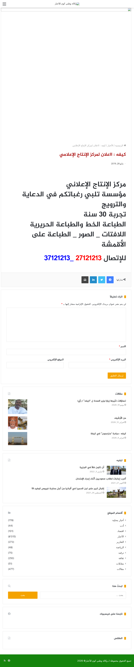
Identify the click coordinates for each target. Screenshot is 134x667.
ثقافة (121, 558)
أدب (122, 525)
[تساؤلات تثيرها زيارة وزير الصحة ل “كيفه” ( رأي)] (17, 406)
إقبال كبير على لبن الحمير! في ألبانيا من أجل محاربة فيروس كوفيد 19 (68, 489)
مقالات (120, 569)
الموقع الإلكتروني (55, 359)
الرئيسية (119, 145)
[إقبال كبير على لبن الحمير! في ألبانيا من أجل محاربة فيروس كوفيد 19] (116, 492)
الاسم (122, 346)
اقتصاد (120, 531)
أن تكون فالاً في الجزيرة (92, 467)
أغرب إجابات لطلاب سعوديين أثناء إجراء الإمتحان (101, 479)
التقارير (120, 541)
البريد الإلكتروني (117, 359)
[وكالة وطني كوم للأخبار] (67, 3)
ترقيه (121, 552)
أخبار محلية (118, 520)
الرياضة (120, 547)
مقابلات (120, 563)
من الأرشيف (120, 418)
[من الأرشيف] (17, 423)
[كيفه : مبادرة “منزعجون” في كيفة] (17, 438)
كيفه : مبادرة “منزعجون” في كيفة (108, 434)
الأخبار (110, 145)
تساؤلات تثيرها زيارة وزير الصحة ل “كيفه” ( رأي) (101, 401)
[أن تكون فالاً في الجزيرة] (116, 470)
